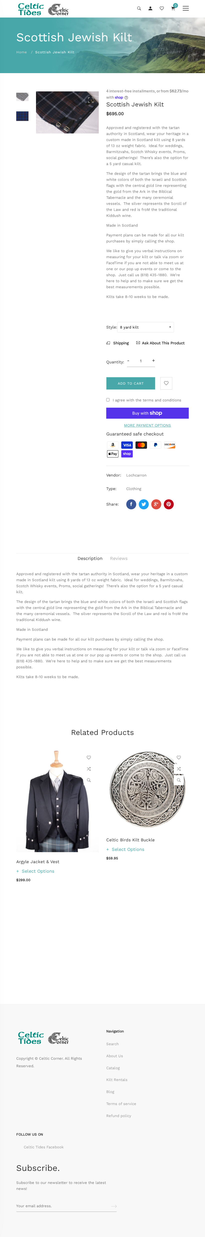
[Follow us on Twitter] (144, 504)
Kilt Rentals (117, 1079)
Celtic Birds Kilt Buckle (130, 839)
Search (112, 1044)
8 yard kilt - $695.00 (93, 1182)
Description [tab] (90, 558)
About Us (114, 1056)
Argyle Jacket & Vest (37, 861)
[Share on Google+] (156, 504)
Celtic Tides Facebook (44, 1147)
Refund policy (118, 1116)
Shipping (120, 343)
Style (111, 327)
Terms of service (121, 1104)
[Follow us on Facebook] (131, 504)
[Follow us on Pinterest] (169, 504)
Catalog (113, 1068)
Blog (110, 1092)
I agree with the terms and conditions (147, 400)
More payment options (147, 425)
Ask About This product (163, 343)
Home (21, 52)
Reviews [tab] (119, 558)
